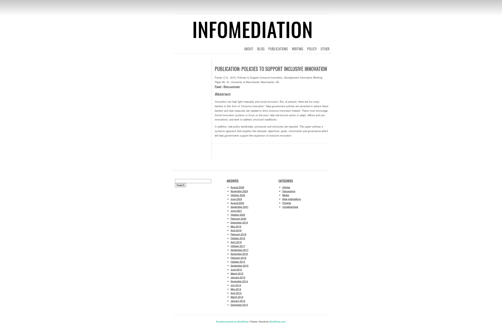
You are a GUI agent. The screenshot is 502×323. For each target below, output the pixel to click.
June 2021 (236, 210)
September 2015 (239, 265)
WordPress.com (277, 321)
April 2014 (236, 293)
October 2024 (238, 195)
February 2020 (238, 218)
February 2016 (238, 257)
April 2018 (236, 242)
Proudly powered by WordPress (232, 321)
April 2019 (236, 230)
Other (325, 48)
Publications (278, 48)
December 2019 (239, 222)
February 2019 (238, 234)
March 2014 (237, 297)
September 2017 (239, 250)
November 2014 (239, 281)
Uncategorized (290, 206)
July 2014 (236, 285)
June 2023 (236, 199)
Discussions (288, 191)
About (248, 48)
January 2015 (238, 277)
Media (285, 195)
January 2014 (238, 300)
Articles (286, 187)
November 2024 (239, 191)
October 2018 (238, 238)
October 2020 (238, 214)
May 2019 (236, 226)
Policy (312, 48)
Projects (286, 202)
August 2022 (237, 202)
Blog (261, 48)
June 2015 (236, 269)
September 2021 (239, 206)
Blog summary (232, 86)
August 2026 (237, 187)
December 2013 (239, 304)
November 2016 (239, 253)
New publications (291, 199)
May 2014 (236, 289)
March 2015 (237, 273)
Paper (218, 86)
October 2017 (238, 246)
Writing (297, 48)
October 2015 (238, 261)
